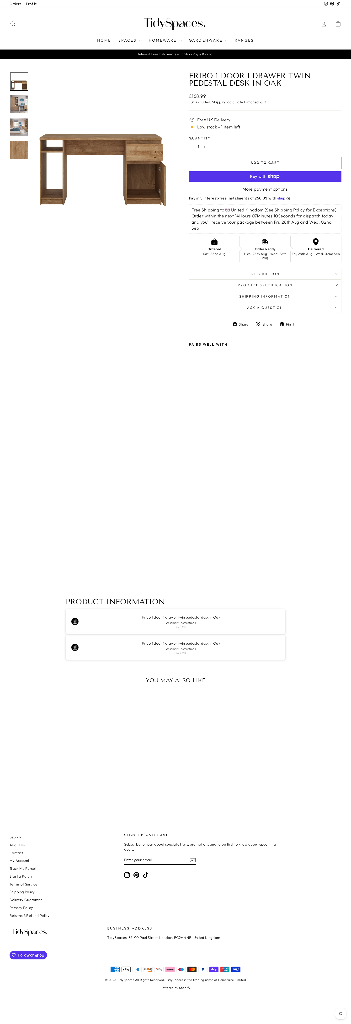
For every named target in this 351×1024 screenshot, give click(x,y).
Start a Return (21, 876)
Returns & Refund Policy (29, 915)
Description (265, 274)
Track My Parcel (23, 868)
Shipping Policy (22, 892)
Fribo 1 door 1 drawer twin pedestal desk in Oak (181, 617)
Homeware (163, 40)
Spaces (128, 40)
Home (104, 40)
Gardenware (206, 40)
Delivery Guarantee (26, 899)
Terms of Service (23, 884)
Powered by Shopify (175, 988)
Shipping (219, 102)
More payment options (265, 189)
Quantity (200, 138)
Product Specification (265, 285)
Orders (15, 3)
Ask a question (265, 307)
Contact (16, 853)
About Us (17, 845)
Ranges (244, 40)
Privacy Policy (21, 907)
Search (15, 837)
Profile (31, 3)
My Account (19, 860)
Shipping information (265, 296)
